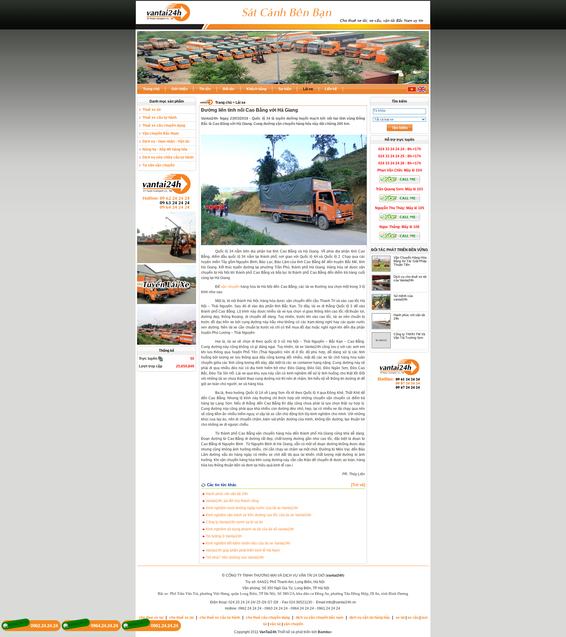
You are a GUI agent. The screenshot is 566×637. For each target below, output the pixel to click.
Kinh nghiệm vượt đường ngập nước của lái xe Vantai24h (251, 508)
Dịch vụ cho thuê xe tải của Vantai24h (410, 278)
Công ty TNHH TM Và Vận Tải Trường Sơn (409, 335)
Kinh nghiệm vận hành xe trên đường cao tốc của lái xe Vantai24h (258, 515)
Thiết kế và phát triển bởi (303, 632)
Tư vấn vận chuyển (158, 165)
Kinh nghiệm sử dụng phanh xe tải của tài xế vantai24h (249, 529)
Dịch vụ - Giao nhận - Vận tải (165, 141)
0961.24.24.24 (164, 625)
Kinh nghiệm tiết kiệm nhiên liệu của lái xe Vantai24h (247, 543)
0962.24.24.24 (44, 625)
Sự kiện (284, 89)
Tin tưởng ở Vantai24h (223, 536)
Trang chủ (151, 89)
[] (358, 485)
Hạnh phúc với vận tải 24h (226, 494)
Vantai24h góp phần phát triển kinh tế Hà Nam (242, 550)
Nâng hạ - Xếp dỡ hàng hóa (164, 149)
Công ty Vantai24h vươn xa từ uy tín (234, 522)
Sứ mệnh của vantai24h (403, 297)
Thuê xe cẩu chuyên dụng (163, 125)
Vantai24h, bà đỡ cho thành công (232, 501)
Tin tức (205, 89)
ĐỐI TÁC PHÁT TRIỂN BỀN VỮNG (399, 250)
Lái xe (308, 89)
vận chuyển (230, 287)
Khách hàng (256, 89)
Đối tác (229, 89)
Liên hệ (331, 89)
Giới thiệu (179, 89)
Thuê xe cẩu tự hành (159, 117)
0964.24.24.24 (104, 625)
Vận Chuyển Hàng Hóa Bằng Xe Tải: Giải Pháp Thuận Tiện (410, 261)
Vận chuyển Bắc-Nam (160, 133)
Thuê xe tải (151, 110)
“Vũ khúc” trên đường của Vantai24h (234, 557)
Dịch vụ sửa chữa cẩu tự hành (167, 157)
